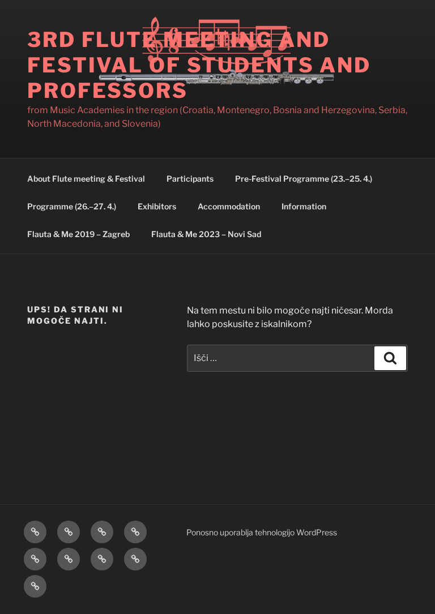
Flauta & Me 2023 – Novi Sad (206, 234)
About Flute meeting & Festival (86, 178)
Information (304, 206)
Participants (190, 178)
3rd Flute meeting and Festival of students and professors (199, 65)
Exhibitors (157, 206)
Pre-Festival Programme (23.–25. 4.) (303, 178)
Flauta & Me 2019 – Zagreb (78, 234)
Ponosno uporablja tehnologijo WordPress (261, 532)
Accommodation (229, 206)
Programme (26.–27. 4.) (71, 206)
